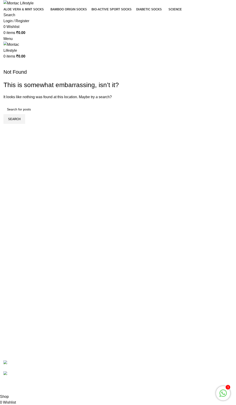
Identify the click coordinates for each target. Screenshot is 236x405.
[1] (223, 396)
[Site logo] (18, 3)
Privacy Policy (15, 330)
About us (128, 300)
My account (130, 274)
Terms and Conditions (21, 339)
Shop (125, 283)
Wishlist (127, 291)
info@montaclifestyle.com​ (157, 347)
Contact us (12, 322)
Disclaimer (12, 348)
